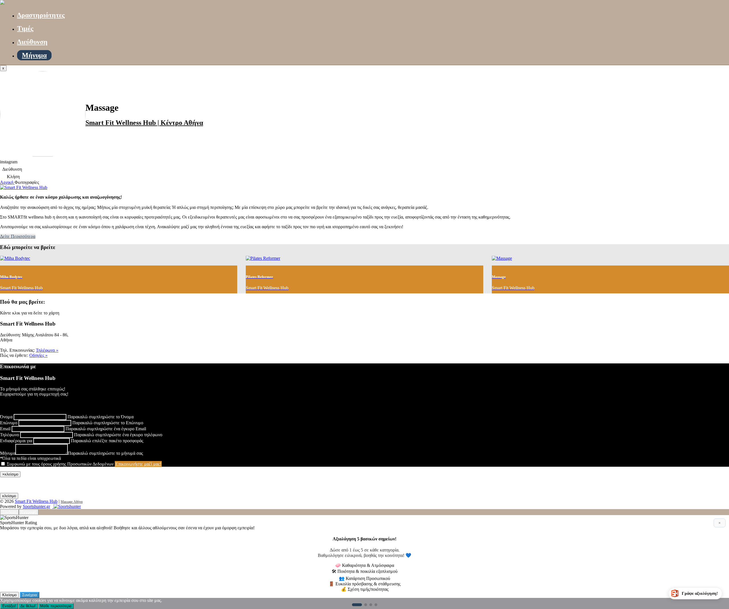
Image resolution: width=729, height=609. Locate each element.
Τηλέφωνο (9, 434)
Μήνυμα (34, 55)
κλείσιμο (9, 496)
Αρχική (7, 182)
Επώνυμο (8, 422)
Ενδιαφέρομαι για (16, 440)
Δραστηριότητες (41, 15)
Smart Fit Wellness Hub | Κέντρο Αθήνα (144, 122)
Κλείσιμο (9, 595)
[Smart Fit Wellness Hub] (2, 3)
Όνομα (6, 416)
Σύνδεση (9, 512)
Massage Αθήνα (72, 502)
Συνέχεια (29, 595)
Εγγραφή (28, 512)
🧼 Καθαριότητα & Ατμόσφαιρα (364, 565)
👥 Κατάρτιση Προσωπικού (364, 578)
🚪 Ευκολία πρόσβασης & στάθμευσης (364, 583)
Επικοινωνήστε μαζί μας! (138, 464)
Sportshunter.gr (36, 506)
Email (5, 428)
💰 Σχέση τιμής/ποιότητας (364, 589)
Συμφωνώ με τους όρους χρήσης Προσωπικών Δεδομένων (60, 464)
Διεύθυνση (32, 42)
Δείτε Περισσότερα (17, 236)
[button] (357, 604)
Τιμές (25, 28)
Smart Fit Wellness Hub (36, 501)
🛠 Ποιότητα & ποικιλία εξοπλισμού (365, 571)
